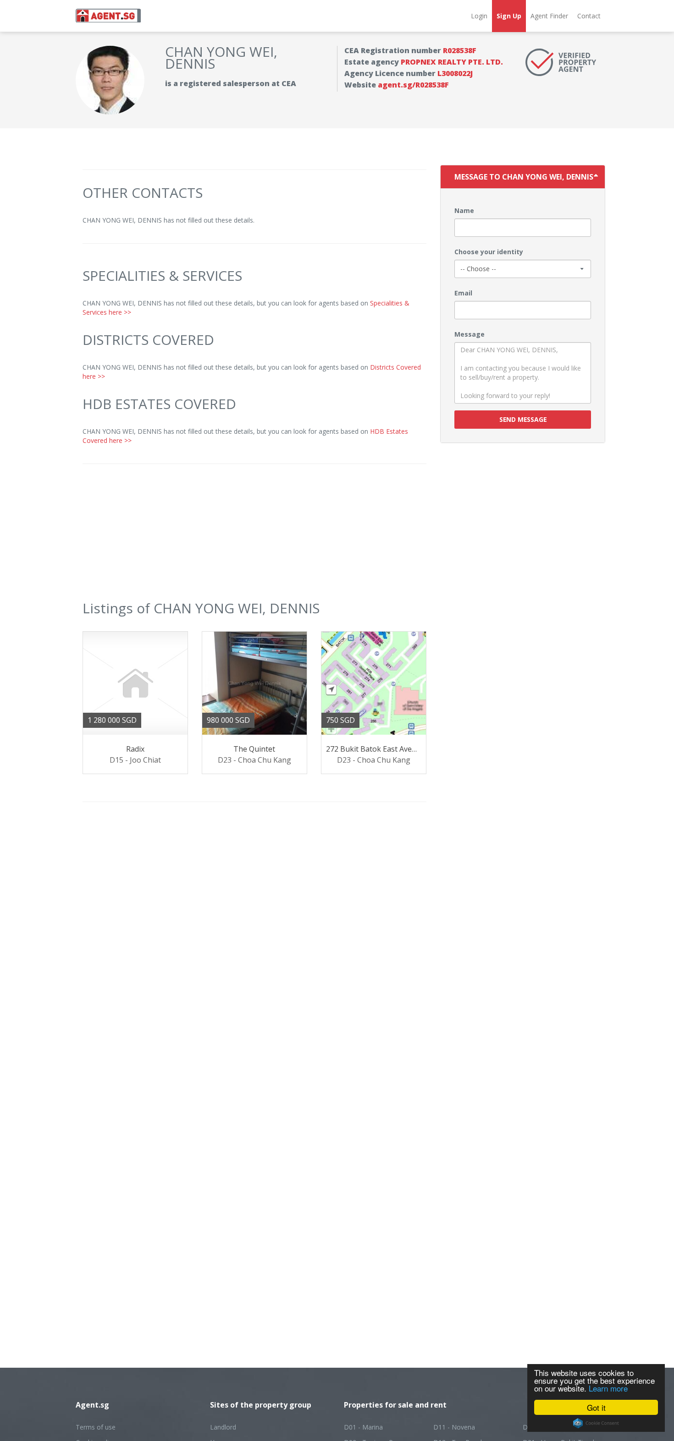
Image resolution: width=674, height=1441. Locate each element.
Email (463, 293)
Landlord (223, 1427)
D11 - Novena (454, 1427)
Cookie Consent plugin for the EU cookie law (596, 1423)
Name (464, 210)
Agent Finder (549, 15)
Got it (596, 1407)
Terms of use (96, 1427)
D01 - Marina (363, 1427)
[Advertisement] (254, 537)
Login (479, 15)
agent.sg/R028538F (413, 85)
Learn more (608, 1388)
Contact (589, 15)
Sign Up (509, 15)
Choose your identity (488, 251)
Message (469, 334)
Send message (523, 419)
